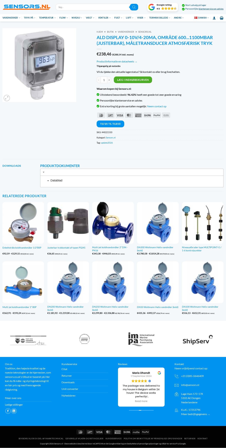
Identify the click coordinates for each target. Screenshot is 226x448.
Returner (190, 438)
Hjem (100, 31)
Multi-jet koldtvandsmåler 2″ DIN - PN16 (110, 249)
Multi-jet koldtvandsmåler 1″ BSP (19, 307)
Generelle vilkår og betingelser (85, 438)
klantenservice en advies (211, 8)
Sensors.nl (145, 31)
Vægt (89, 17)
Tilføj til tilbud (110, 123)
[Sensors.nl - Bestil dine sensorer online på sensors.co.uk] (26, 7)
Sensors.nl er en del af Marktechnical (41, 438)
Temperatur (46, 17)
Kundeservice (114, 438)
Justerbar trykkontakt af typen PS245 (66, 247)
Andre (177, 17)
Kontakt (202, 438)
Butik (110, 31)
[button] (162, 7)
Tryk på (28, 17)
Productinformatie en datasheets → (117, 61)
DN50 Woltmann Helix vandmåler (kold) (157, 307)
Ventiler (103, 17)
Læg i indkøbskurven (133, 79)
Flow (62, 17)
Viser (140, 17)
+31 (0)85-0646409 (192, 375)
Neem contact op (156, 106)
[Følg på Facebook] (8, 411)
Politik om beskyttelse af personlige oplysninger (153, 438)
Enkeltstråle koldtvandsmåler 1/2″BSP (21, 247)
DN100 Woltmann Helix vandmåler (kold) (200, 308)
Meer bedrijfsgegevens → (195, 414)
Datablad (56, 180)
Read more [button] (141, 401)
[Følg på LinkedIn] (14, 411)
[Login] (214, 18)
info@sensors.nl (190, 384)
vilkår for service (168, 444)
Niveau (76, 17)
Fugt (117, 17)
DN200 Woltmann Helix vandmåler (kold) (65, 308)
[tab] (132, 172)
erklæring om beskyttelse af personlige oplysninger (137, 444)
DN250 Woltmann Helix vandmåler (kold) (110, 308)
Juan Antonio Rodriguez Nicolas (142, 373)
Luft (128, 17)
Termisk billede (158, 17)
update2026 (107, 142)
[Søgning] (134, 7)
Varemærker (10, 17)
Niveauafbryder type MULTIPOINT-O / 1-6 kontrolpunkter (201, 249)
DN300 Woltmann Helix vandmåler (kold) (155, 249)
